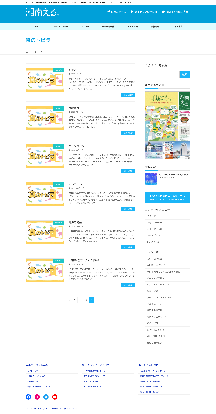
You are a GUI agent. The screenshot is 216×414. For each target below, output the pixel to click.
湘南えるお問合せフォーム (94, 386)
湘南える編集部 (154, 310)
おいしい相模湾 (154, 258)
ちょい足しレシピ (155, 329)
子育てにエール (154, 303)
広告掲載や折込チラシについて (152, 371)
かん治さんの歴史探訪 (158, 284)
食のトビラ (152, 323)
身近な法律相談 (154, 342)
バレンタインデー (79, 146)
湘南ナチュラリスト (157, 316)
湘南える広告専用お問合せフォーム (154, 376)
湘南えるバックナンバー (37, 376)
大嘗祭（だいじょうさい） (84, 260)
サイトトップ (32, 371)
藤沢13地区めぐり (156, 336)
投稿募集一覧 (32, 381)
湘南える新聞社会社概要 (150, 381)
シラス (73, 70)
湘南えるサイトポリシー (93, 381)
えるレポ (151, 216)
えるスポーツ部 (154, 229)
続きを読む (128, 95)
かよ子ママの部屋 (155, 278)
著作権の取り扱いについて (94, 376)
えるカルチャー (154, 222)
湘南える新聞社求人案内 (150, 392)
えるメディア (153, 235)
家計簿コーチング (155, 265)
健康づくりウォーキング (159, 297)
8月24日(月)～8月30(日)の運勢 (173, 174)
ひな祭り (74, 108)
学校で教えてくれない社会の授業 (163, 271)
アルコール (75, 184)
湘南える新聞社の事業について (152, 386)
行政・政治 (152, 291)
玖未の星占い (153, 241)
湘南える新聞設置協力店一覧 (38, 386)
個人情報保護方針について (94, 371)
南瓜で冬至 (75, 222)
